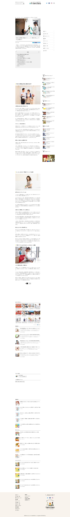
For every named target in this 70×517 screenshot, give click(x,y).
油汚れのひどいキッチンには (21, 59)
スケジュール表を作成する (20, 56)
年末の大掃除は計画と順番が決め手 (23, 54)
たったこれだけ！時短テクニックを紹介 (23, 58)
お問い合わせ (26, 497)
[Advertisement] (21, 390)
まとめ (18, 65)
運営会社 (26, 494)
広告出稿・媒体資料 (27, 498)
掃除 (19, 381)
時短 (21, 381)
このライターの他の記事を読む (22, 376)
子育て (22, 17)
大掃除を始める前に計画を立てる (21, 55)
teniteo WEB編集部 (21, 375)
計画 (23, 381)
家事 (16, 381)
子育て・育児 (18, 17)
